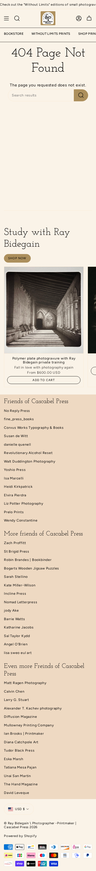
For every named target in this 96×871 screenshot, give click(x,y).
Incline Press (15, 594)
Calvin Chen (14, 691)
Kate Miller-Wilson (19, 585)
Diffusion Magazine (20, 717)
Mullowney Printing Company (29, 725)
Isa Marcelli (14, 478)
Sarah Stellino (16, 577)
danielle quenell (17, 444)
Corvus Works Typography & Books (34, 428)
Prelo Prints (14, 512)
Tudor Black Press (19, 750)
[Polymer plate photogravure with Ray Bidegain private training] (43, 310)
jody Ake (11, 610)
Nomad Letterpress (20, 602)
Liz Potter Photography (23, 503)
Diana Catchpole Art (21, 742)
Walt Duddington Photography (29, 461)
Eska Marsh (13, 759)
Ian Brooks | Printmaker (24, 734)
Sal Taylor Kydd (17, 636)
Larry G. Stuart (16, 700)
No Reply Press (17, 411)
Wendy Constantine (21, 520)
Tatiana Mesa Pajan (20, 767)
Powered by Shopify (20, 836)
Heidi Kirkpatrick (18, 487)
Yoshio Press (15, 470)
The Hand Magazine (21, 784)
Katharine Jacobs (19, 627)
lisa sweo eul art (18, 653)
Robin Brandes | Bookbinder (28, 560)
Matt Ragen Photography (25, 683)
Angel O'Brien (16, 644)
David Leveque (16, 793)
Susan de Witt (16, 436)
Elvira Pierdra (15, 495)
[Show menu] (6, 18)
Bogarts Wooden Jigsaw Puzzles (31, 568)
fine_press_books (19, 419)
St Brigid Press (16, 551)
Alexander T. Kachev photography (33, 708)
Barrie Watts (14, 619)
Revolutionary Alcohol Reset (28, 453)
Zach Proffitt (15, 543)
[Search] (17, 18)
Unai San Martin (17, 776)
